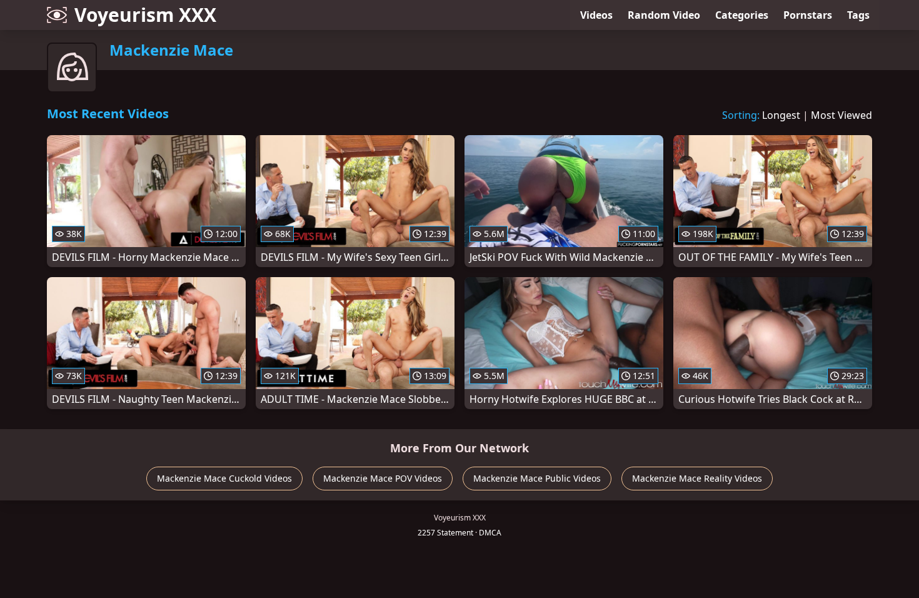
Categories (741, 15)
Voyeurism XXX (145, 15)
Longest (781, 115)
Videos (596, 15)
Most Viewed (841, 115)
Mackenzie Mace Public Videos (537, 478)
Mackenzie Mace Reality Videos (697, 478)
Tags (858, 15)
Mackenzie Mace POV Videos (382, 478)
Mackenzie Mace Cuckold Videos (224, 478)
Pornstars (807, 15)
